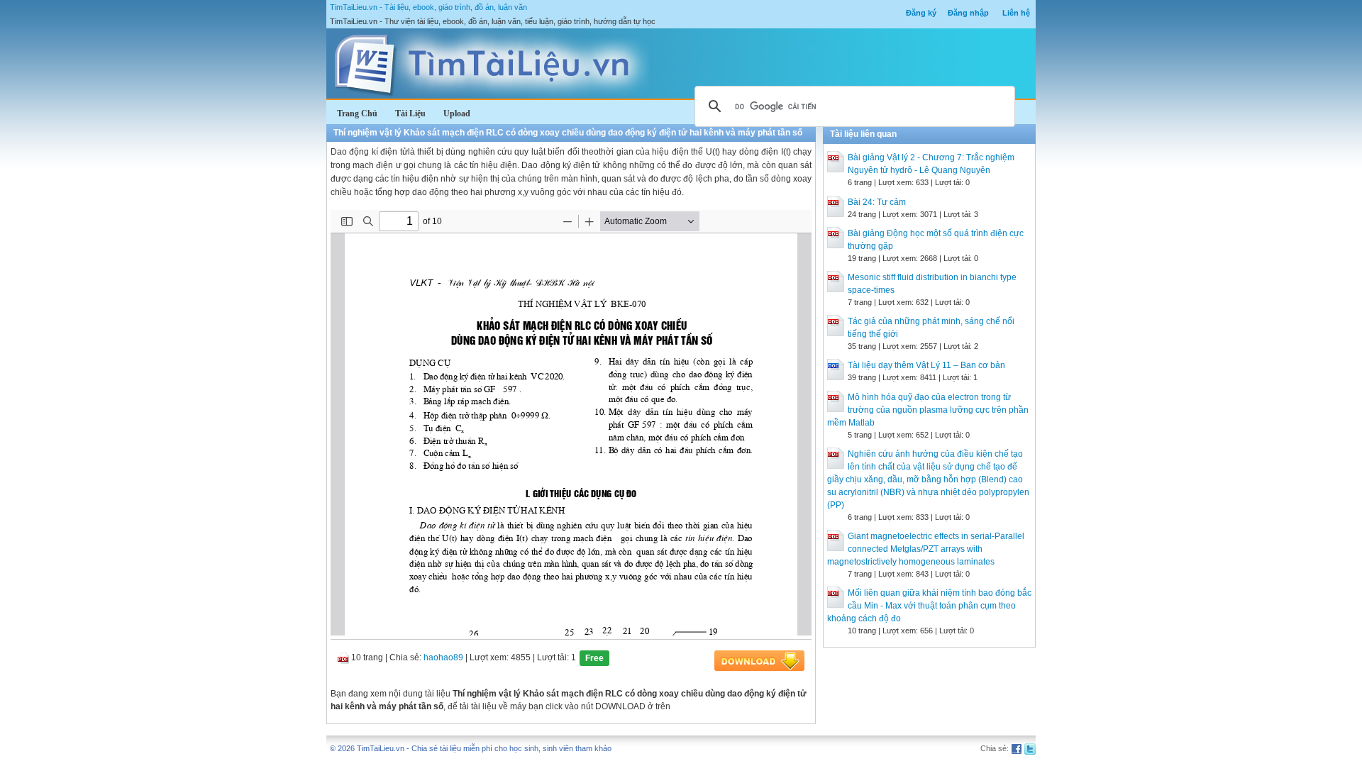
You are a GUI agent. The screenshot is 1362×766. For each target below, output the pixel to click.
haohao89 (443, 657)
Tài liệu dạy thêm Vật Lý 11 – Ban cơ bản (926, 365)
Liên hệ (1016, 13)
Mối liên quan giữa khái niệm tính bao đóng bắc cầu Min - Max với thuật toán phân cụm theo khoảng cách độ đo (929, 605)
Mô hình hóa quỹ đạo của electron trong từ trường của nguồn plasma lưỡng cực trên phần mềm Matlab (928, 410)
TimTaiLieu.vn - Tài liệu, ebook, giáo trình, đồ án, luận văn (428, 7)
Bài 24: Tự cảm (877, 202)
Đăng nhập (968, 13)
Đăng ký (921, 13)
